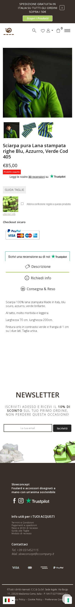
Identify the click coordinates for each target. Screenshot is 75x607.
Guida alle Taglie (20, 530)
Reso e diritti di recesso (25, 528)
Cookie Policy (35, 599)
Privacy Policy (17, 599)
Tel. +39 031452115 (25, 550)
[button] (9, 600)
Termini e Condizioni (23, 522)
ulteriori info (9, 214)
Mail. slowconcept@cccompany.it (33, 554)
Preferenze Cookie (55, 599)
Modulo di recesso (22, 533)
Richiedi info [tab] (41, 278)
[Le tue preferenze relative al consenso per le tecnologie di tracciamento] (68, 600)
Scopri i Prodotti (37, 18)
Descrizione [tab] (41, 266)
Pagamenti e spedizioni (24, 525)
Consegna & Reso (41, 288)
